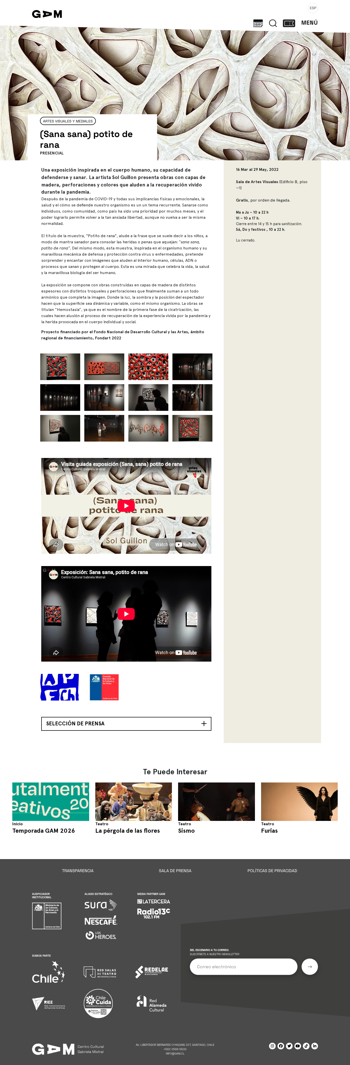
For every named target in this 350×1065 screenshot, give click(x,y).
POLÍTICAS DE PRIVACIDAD (272, 870)
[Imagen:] (60, 366)
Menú (309, 22)
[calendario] (258, 22)
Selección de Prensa (75, 723)
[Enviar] (310, 966)
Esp (313, 8)
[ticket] (289, 22)
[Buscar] (273, 22)
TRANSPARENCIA (78, 870)
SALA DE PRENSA (175, 870)
